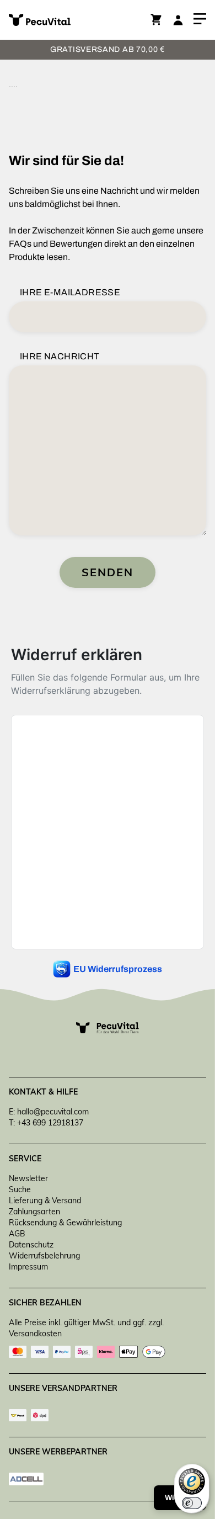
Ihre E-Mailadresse (70, 292)
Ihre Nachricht (60, 356)
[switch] (192, 1503)
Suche (20, 1189)
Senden (107, 572)
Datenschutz (31, 1245)
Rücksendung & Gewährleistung (65, 1223)
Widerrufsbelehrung (44, 1256)
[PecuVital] (58, 20)
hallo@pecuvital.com (53, 1112)
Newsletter (28, 1178)
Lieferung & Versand (45, 1200)
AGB (17, 1234)
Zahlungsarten (34, 1212)
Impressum (28, 1267)
